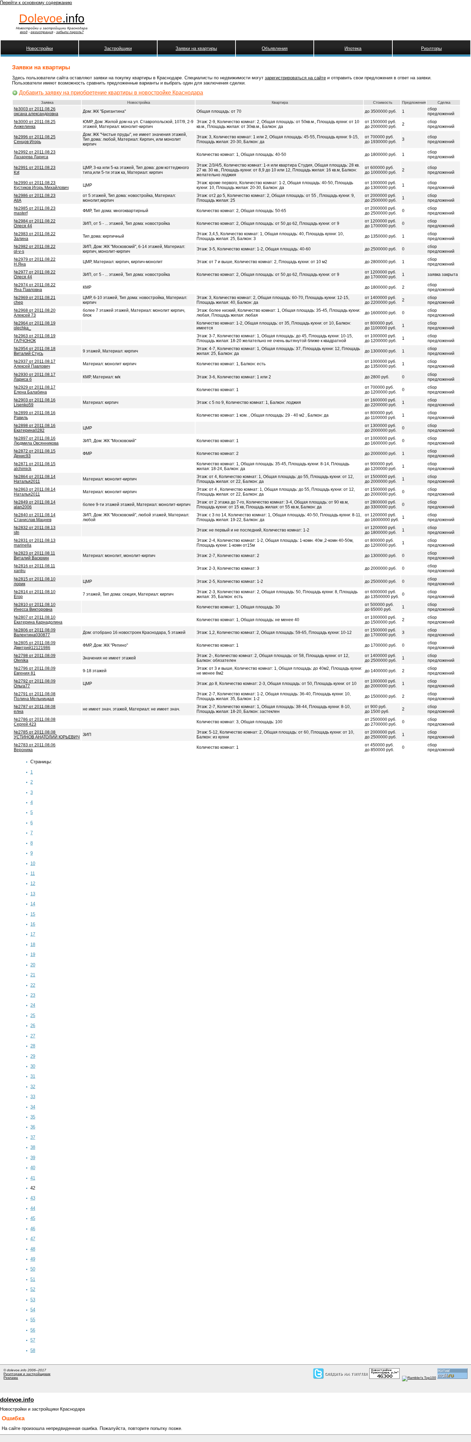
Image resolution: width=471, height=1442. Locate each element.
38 (32, 1147)
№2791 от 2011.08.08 (35, 696)
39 (32, 1157)
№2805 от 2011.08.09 (35, 645)
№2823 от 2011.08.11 (34, 555)
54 (32, 1309)
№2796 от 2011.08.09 (35, 671)
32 (32, 1086)
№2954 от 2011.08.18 (35, 351)
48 (32, 1249)
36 (32, 1127)
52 (32, 1289)
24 (32, 1005)
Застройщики (118, 48)
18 (32, 944)
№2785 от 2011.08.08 (47, 734)
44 (32, 1208)
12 (32, 883)
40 (32, 1167)
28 (32, 1045)
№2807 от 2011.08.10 (38, 620)
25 (32, 1015)
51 (32, 1279)
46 (32, 1228)
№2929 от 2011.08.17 (35, 390)
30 (32, 1066)
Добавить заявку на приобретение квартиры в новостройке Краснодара (111, 93)
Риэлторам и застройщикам (26, 1374)
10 (32, 863)
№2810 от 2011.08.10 (35, 607)
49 (32, 1259)
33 (32, 1096)
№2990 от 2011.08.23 (41, 185)
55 (32, 1319)
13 (32, 893)
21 (32, 974)
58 (32, 1350)
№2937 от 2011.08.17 (35, 364)
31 (32, 1076)
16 (32, 924)
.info (51, 18)
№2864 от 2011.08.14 (35, 479)
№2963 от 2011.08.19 (35, 338)
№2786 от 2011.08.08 (35, 722)
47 (32, 1238)
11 (32, 873)
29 (32, 1056)
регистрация (42, 32)
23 (32, 995)
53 (32, 1299)
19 (32, 954)
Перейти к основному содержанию (36, 2)
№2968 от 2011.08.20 (35, 313)
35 (32, 1117)
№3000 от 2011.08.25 (35, 124)
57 (32, 1340)
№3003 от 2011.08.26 (36, 111)
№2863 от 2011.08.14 (35, 492)
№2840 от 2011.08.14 (35, 517)
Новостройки (39, 48)
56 (32, 1330)
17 (32, 934)
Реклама (10, 1378)
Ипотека (352, 48)
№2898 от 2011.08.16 (35, 428)
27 (32, 1035)
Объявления (275, 48)
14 (32, 903)
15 (32, 914)
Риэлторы (431, 48)
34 (32, 1107)
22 (32, 985)
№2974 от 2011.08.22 (35, 287)
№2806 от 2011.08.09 (35, 632)
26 (32, 1025)
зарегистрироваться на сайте (295, 77)
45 (32, 1218)
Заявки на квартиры (196, 48)
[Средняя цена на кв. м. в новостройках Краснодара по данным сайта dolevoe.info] (384, 1378)
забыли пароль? (70, 32)
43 (32, 1198)
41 (32, 1178)
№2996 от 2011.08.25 (35, 139)
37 (32, 1137)
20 (32, 964)
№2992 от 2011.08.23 (35, 154)
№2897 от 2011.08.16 (36, 441)
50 (32, 1269)
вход (24, 32)
